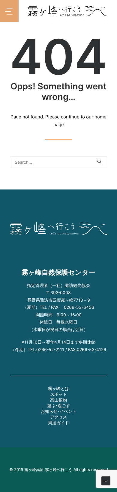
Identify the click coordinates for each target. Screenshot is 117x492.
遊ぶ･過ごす (58, 405)
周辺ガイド (58, 422)
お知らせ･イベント (58, 411)
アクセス (58, 416)
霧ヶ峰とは (58, 388)
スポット (58, 394)
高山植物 (58, 399)
